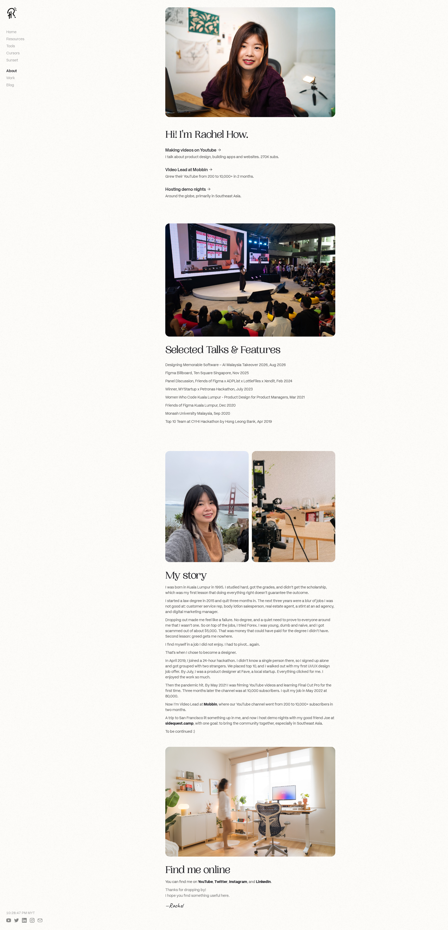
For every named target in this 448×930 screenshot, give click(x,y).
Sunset (12, 60)
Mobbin (210, 704)
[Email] (40, 920)
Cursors (13, 53)
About (11, 70)
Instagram (238, 881)
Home (11, 32)
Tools (10, 46)
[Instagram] (32, 920)
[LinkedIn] (24, 920)
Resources (15, 39)
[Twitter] (16, 920)
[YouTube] (8, 920)
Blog (10, 85)
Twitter (221, 881)
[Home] (12, 13)
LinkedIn (263, 881)
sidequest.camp (179, 723)
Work (10, 78)
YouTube (205, 881)
